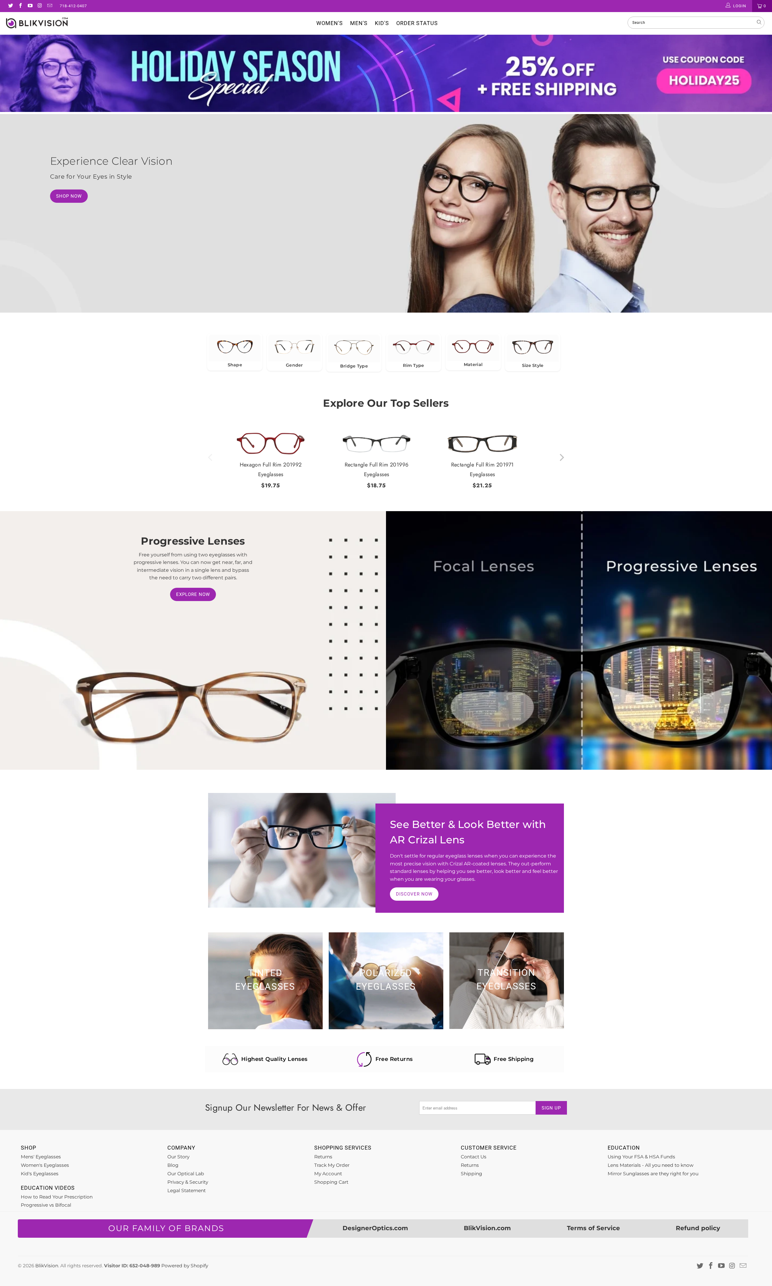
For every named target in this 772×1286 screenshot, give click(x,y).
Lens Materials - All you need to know (651, 1165)
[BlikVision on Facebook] (20, 6)
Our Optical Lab (185, 1173)
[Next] (561, 457)
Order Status (417, 23)
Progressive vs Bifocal (46, 1205)
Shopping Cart (331, 1182)
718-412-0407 (73, 6)
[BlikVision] (65, 22)
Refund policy (698, 1228)
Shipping (471, 1173)
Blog (173, 1165)
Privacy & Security (187, 1182)
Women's (329, 23)
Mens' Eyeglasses (41, 1157)
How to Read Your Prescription (57, 1197)
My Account (328, 1173)
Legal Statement (186, 1190)
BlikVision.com (487, 1228)
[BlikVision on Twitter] (10, 6)
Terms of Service (593, 1228)
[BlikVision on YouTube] (30, 6)
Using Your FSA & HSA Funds (641, 1157)
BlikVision (46, 1265)
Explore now (193, 594)
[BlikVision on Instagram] (39, 6)
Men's (359, 23)
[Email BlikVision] (49, 6)
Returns (323, 1157)
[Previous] (211, 457)
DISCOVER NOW (414, 894)
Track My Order (332, 1165)
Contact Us (473, 1157)
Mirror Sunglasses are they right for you (653, 1173)
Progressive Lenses (193, 540)
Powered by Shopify (184, 1265)
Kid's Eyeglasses (40, 1173)
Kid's (382, 23)
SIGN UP (551, 1108)
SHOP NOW (69, 196)
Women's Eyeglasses (45, 1165)
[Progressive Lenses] (579, 640)
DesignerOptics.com (375, 1228)
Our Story (178, 1157)
